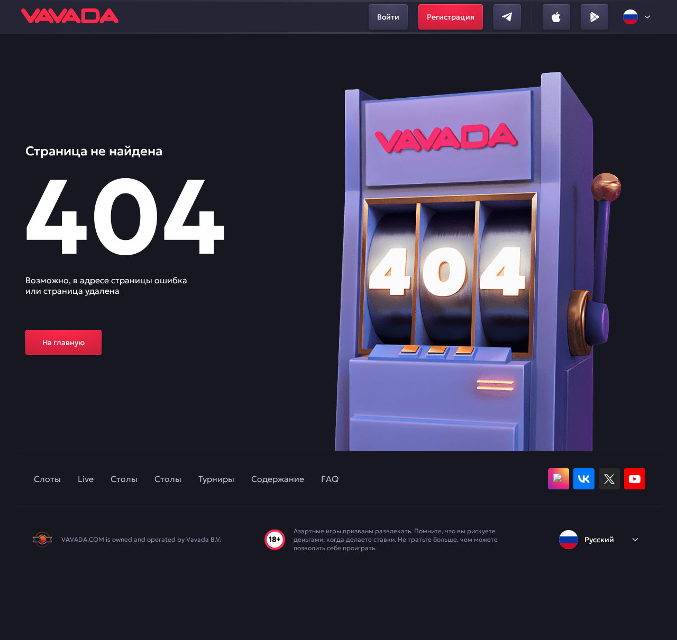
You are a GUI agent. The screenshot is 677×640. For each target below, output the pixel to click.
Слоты (47, 479)
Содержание (277, 479)
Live (86, 479)
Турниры (216, 479)
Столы (124, 479)
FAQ (329, 479)
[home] (69, 16)
